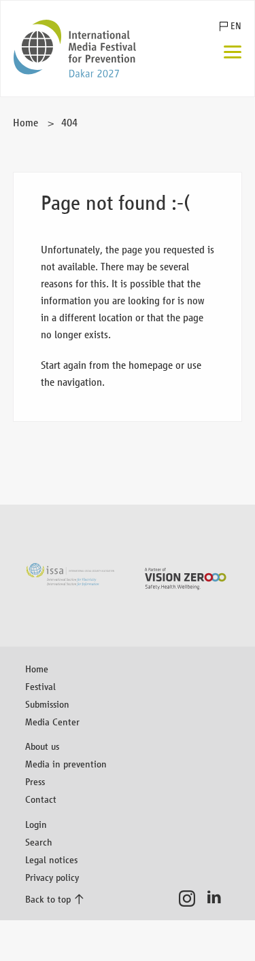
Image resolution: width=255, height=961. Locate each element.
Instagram (191, 898)
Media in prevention (66, 763)
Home (25, 122)
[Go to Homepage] (75, 48)
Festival (40, 686)
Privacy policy (52, 877)
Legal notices (51, 859)
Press (35, 781)
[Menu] (232, 53)
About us (42, 746)
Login (36, 824)
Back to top (48, 899)
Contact (40, 799)
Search (38, 842)
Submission (47, 704)
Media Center (52, 721)
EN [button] (236, 26)
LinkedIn (218, 898)
